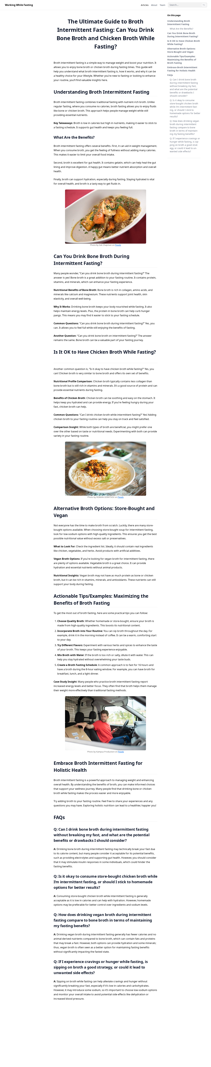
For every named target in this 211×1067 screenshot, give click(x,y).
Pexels (118, 245)
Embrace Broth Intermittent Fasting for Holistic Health (182, 69)
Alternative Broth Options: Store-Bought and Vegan (181, 50)
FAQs (170, 75)
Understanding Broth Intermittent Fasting (178, 22)
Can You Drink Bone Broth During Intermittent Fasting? (182, 35)
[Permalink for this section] (153, 92)
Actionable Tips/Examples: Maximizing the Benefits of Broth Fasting (181, 59)
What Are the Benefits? (181, 28)
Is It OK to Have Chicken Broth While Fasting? (183, 42)
